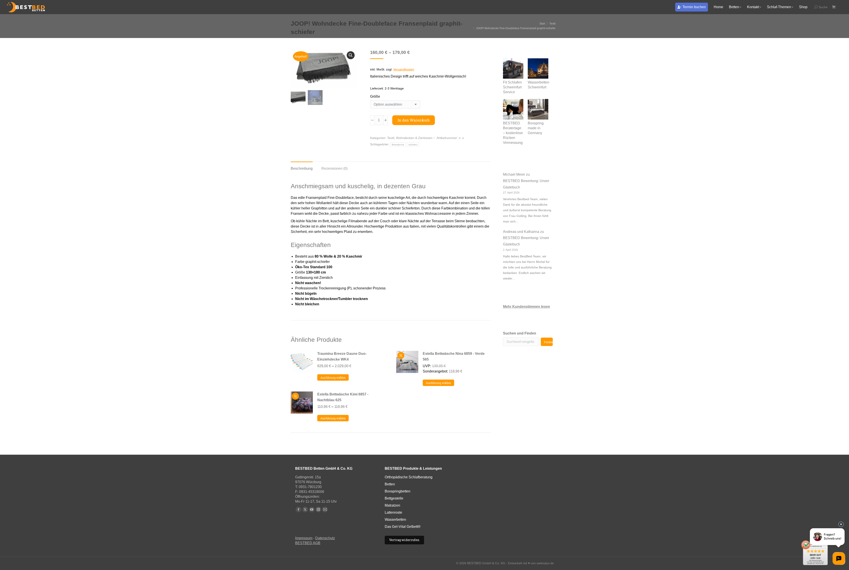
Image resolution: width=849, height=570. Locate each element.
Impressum (303, 538)
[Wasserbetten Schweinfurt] (538, 69)
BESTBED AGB (307, 543)
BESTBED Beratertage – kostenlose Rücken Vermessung (513, 132)
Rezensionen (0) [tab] (334, 168)
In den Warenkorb (414, 120)
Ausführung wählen (333, 377)
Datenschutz (325, 538)
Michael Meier (514, 174)
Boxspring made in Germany (536, 128)
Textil (390, 138)
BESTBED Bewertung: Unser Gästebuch (526, 184)
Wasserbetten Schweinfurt (538, 84)
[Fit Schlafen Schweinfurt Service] (513, 69)
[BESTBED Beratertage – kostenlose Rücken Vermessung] (513, 110)
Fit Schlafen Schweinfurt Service (512, 87)
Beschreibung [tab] (302, 168)
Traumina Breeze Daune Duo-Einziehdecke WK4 (342, 356)
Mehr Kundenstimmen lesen (526, 306)
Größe (375, 96)
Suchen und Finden (519, 333)
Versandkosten (403, 69)
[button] (351, 55)
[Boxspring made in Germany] (538, 110)
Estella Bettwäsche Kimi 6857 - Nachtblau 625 (342, 397)
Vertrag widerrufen (404, 540)
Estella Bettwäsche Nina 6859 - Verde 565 (454, 356)
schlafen (413, 144)
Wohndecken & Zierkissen (414, 138)
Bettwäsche (398, 144)
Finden (548, 342)
